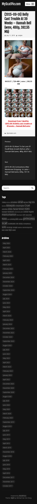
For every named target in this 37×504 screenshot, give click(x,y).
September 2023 (8, 341)
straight (15, 227)
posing (12, 219)
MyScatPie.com (11, 4)
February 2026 (8, 256)
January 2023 (7, 375)
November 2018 (8, 452)
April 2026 (6, 248)
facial (15, 209)
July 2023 (6, 350)
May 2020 (6, 409)
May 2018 (6, 469)
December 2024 (8, 277)
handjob (4, 212)
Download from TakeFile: (18, 121)
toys (10, 230)
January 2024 (7, 324)
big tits (32, 202)
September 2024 (8, 290)
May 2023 (6, 358)
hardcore (11, 212)
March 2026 (7, 252)
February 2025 (8, 269)
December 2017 (8, 477)
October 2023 (7, 337)
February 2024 (8, 320)
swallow (20, 227)
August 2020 (7, 396)
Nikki (4, 218)
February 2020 (8, 418)
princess (29, 218)
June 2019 (6, 435)
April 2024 (6, 311)
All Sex (8, 202)
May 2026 (6, 243)
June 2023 (6, 354)
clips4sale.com (11, 133)
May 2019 (6, 439)
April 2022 (6, 379)
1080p (4, 202)
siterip (21, 224)
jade (21, 212)
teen (3, 230)
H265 (27, 208)
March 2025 (7, 265)
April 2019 (6, 443)
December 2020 (8, 384)
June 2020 (6, 405)
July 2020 (6, 401)
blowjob (10, 205)
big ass (25, 202)
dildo (10, 209)
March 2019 (7, 448)
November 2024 (8, 282)
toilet (6, 230)
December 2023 (8, 328)
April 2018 (6, 473)
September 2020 (8, 392)
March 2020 (7, 414)
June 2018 (6, 465)
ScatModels (12, 224)
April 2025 (6, 260)
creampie (19, 205)
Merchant (19, 215)
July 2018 (6, 460)
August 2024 (7, 294)
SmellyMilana (27, 224)
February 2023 (8, 371)
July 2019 (6, 431)
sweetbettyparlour (27, 227)
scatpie (20, 35)
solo (4, 226)
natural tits (28, 215)
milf (24, 215)
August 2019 (7, 426)
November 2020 (8, 388)
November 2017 (8, 482)
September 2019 (8, 422)
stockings (9, 227)
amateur (14, 202)
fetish (21, 208)
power (21, 219)
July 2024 (6, 299)
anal (20, 202)
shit (17, 224)
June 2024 (6, 303)
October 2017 (7, 486)
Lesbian (25, 212)
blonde (4, 206)
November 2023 (8, 333)
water (14, 230)
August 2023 (7, 345)
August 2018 (7, 456)
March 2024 (7, 316)
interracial (17, 212)
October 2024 (7, 286)
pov (16, 219)
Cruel (27, 205)
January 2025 (7, 273)
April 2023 (6, 362)
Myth (12, 498)
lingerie (31, 212)
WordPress (22, 496)
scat (4, 223)
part (8, 219)
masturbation (9, 214)
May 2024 (6, 307)
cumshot (5, 209)
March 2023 (7, 367)
